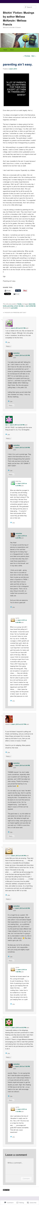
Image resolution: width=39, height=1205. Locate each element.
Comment (26, 1178)
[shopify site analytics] (6, 1190)
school (16, 306)
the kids (21, 306)
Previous (26, 56)
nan (6, 425)
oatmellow (16, 353)
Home (5, 50)
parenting (10, 306)
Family (19, 304)
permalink (14, 308)
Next (34, 56)
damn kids (32, 304)
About (12, 50)
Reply (8, 346)
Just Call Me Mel (31, 306)
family (5, 306)
